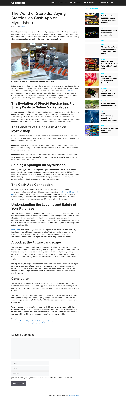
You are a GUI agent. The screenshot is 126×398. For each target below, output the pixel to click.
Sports (103, 59)
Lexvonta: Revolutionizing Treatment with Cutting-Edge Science (33, 321)
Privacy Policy (89, 3)
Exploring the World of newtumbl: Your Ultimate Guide (109, 33)
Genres (61, 3)
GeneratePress (74, 395)
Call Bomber (18, 2)
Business (104, 88)
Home (53, 3)
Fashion (103, 101)
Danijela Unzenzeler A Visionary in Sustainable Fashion (30, 323)
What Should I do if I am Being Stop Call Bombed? (109, 130)
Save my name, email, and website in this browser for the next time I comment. (42, 378)
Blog (102, 13)
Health (15, 319)
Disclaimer (103, 3)
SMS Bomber (75, 3)
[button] (112, 3)
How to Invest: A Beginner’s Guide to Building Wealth (108, 93)
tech (102, 28)
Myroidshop (15, 230)
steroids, (70, 91)
